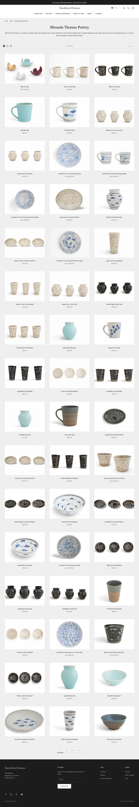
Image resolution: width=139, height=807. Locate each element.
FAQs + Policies (129, 775)
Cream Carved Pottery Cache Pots (114, 478)
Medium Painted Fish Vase (114, 217)
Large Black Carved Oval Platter (114, 435)
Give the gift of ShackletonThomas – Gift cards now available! (69, 2)
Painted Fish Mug (69, 130)
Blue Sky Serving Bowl (114, 696)
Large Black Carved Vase (25, 609)
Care (126, 778)
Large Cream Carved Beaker (114, 261)
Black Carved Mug (114, 87)
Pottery (103, 775)
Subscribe (64, 786)
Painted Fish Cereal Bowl (24, 565)
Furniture (103, 772)
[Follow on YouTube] (22, 794)
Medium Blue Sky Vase (69, 348)
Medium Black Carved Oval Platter (25, 522)
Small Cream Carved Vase (24, 174)
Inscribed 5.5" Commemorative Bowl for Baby (25, 217)
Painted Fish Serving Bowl (69, 522)
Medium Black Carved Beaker (69, 478)
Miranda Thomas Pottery (21, 21)
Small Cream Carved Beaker (25, 348)
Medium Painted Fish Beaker (69, 739)
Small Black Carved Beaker (114, 391)
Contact (127, 772)
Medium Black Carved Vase (114, 304)
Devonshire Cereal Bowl (114, 739)
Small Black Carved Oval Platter (114, 522)
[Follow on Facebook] (6, 794)
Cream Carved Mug (69, 87)
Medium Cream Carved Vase (114, 130)
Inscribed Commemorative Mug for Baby (114, 174)
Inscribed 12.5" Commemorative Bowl (69, 174)
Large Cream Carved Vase (69, 304)
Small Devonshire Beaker (114, 609)
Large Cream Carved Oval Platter (69, 217)
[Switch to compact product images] (11, 46)
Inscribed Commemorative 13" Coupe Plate (69, 652)
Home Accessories (106, 778)
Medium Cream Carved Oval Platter (24, 261)
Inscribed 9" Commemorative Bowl (69, 565)
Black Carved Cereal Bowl (114, 565)
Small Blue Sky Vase (25, 435)
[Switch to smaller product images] (7, 46)
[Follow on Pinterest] (16, 794)
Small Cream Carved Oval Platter (25, 478)
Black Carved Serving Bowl (25, 696)
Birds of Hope (25, 87)
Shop (11, 21)
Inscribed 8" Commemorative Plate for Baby (69, 261)
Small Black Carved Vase (69, 609)
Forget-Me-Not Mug (114, 348)
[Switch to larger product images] (4, 46)
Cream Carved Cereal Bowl (25, 652)
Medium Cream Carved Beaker (25, 304)
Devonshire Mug (69, 435)
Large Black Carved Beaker (25, 391)
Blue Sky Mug (25, 130)
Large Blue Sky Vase (69, 696)
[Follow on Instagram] (11, 794)
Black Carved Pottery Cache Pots (114, 652)
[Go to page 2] (79, 750)
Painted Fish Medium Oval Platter (25, 739)
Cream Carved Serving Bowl (69, 391)
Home (6, 21)
